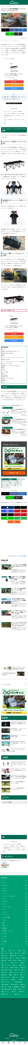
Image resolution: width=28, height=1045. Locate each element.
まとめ (4, 123)
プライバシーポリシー (21, 1038)
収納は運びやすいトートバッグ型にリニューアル (14, 847)
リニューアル (18, 485)
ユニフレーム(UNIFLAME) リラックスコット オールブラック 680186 (13, 74)
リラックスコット (6, 487)
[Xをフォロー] (20, 507)
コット (20, 483)
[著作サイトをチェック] (7, 507)
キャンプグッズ (6, 479)
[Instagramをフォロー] (7, 511)
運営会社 (7, 1038)
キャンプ (19, 481)
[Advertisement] (14, 539)
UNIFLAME (12, 58)
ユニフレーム (11, 485)
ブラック (4, 485)
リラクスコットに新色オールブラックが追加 (14, 113)
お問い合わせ (14, 1040)
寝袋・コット (13, 479)
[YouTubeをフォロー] (20, 511)
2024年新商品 (21, 479)
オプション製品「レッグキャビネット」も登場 (14, 849)
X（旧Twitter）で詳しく (14, 473)
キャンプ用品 (13, 483)
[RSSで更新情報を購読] (14, 521)
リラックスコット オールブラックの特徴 (12, 111)
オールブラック (13, 481)
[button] (18, 34)
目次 (12, 108)
